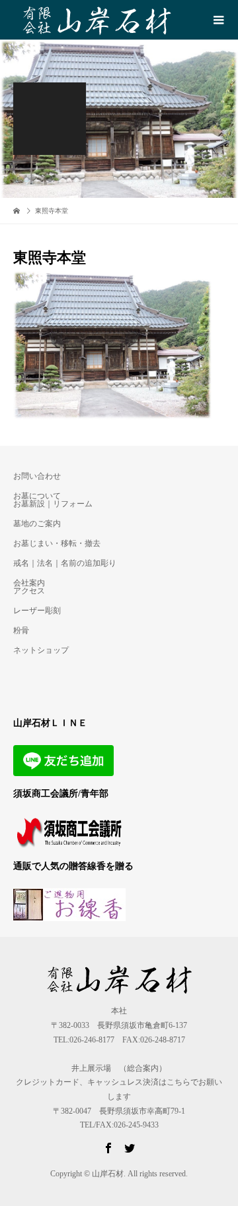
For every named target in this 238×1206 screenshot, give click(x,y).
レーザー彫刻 (37, 610)
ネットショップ (41, 650)
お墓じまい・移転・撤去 (56, 543)
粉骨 (21, 630)
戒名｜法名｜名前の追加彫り (64, 563)
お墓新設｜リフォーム (53, 503)
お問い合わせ (37, 476)
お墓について (37, 495)
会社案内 (29, 583)
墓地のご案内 (37, 523)
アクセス (29, 590)
